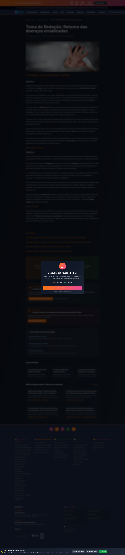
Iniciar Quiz (61, 288)
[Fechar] (81, 263)
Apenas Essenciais (78, 551)
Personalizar (93, 551)
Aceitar (104, 551)
